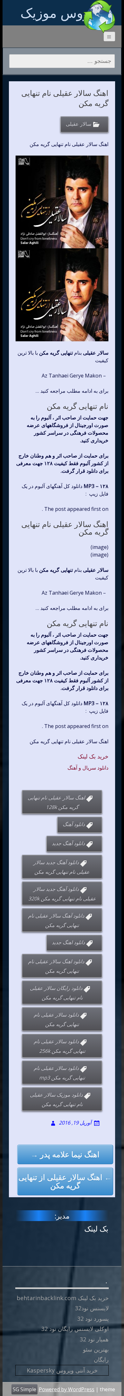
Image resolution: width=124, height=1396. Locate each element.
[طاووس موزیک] (99, 16)
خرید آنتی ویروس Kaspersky (62, 1370)
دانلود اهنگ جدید (68, 942)
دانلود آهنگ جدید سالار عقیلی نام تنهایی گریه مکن (61, 867)
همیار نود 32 (94, 1339)
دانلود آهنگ (74, 824)
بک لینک (96, 1228)
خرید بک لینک (93, 756)
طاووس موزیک (62, 12)
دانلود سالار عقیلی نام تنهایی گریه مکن (56, 1019)
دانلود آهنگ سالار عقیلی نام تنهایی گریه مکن (56, 920)
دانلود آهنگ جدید (68, 843)
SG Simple (24, 1389)
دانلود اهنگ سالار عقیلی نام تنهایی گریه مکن (56, 966)
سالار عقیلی (78, 123)
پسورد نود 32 (93, 1318)
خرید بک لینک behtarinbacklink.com (63, 1298)
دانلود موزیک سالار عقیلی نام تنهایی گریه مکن (56, 1099)
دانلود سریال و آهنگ (87, 767)
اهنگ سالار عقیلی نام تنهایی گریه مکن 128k (56, 802)
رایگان (101, 1359)
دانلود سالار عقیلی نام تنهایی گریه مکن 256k (59, 1046)
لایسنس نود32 (92, 1308)
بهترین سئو (96, 1349)
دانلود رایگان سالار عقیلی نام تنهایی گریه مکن (56, 993)
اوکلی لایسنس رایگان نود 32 (75, 1329)
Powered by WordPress (66, 1389)
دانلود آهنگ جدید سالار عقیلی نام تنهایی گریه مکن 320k (62, 893)
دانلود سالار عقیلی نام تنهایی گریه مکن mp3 (59, 1073)
